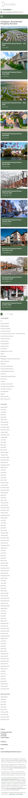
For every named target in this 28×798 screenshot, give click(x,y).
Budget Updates (5, 326)
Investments (4, 348)
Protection (3, 374)
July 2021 (3, 550)
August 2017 (4, 668)
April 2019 (3, 618)
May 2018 (3, 646)
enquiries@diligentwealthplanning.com (12, 12)
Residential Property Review (8, 376)
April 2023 (3, 497)
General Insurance (5, 338)
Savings (3, 381)
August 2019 (4, 608)
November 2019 (5, 600)
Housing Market (5, 343)
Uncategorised (4, 391)
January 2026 (4, 424)
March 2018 (4, 651)
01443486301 (7, 9)
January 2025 (4, 455)
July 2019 (3, 611)
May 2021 (3, 555)
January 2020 (4, 595)
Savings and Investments (7, 386)
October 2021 (4, 543)
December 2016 (5, 688)
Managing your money (6, 351)
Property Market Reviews (7, 371)
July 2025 (3, 439)
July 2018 (3, 641)
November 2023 (5, 490)
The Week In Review (6, 389)
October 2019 (4, 603)
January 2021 (4, 565)
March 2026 (4, 419)
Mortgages (3, 356)
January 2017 (4, 686)
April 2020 (3, 588)
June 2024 (3, 472)
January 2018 (4, 656)
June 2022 (3, 522)
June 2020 (3, 583)
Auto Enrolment (5, 323)
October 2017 (4, 663)
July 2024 (3, 470)
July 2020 (3, 580)
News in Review (5, 361)
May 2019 (3, 616)
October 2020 (4, 573)
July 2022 (3, 520)
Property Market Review (7, 368)
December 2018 (5, 628)
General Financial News (7, 336)
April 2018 (3, 648)
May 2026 (3, 414)
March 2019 (4, 621)
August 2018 (4, 638)
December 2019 (5, 598)
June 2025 (3, 442)
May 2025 (3, 445)
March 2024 (4, 480)
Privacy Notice (19, 794)
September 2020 (5, 575)
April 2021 (3, 558)
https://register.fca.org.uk (20, 767)
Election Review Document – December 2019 (13, 333)
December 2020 (5, 568)
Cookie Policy (12, 794)
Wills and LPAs (5, 396)
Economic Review (5, 331)
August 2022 (4, 517)
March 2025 (4, 450)
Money (2, 353)
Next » (11, 314)
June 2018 (3, 643)
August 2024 (4, 467)
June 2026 (3, 412)
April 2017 (3, 678)
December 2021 (5, 538)
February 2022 (4, 533)
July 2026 (3, 409)
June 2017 (3, 673)
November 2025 (5, 429)
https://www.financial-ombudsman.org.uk (15, 788)
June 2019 (3, 613)
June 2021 (3, 553)
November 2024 (5, 460)
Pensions (3, 363)
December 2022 (5, 507)
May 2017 (3, 676)
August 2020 (4, 578)
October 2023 (4, 492)
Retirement (3, 379)
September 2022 (5, 515)
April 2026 (3, 417)
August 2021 (4, 548)
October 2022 (4, 512)
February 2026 (4, 422)
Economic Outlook (5, 328)
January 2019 (4, 626)
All (1, 321)
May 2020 (3, 585)
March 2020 (4, 590)
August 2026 (4, 407)
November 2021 (5, 540)
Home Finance (4, 341)
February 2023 (4, 502)
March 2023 (4, 500)
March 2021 (4, 560)
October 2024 (4, 462)
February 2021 (4, 563)
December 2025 (5, 427)
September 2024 (5, 465)
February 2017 (4, 683)
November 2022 (5, 510)
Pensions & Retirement (7, 366)
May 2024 (3, 475)
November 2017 (5, 661)
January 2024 (4, 485)
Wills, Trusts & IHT (5, 399)
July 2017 (3, 671)
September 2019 (5, 605)
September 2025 (5, 434)
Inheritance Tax (5, 346)
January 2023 (4, 505)
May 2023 (3, 495)
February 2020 (4, 593)
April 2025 (3, 447)
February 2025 (4, 452)
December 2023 (5, 487)
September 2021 (5, 545)
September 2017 (5, 666)
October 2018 (4, 633)
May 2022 (3, 525)
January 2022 (4, 535)
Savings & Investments (7, 384)
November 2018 (5, 631)
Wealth (2, 394)
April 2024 (3, 477)
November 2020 (5, 570)
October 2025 (4, 432)
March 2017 (4, 681)
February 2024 (4, 482)
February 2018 (4, 653)
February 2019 (4, 623)
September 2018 (5, 636)
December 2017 (5, 658)
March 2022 (4, 530)
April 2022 (3, 528)
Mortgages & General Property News (10, 358)
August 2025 (4, 437)
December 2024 (5, 457)
